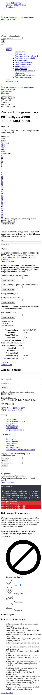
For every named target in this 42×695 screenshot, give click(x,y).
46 (2, 212)
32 (2, 198)
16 (2, 181)
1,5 (2, 158)
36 (2, 202)
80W (3, 147)
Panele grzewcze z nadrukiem (26, 58)
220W (3, 151)
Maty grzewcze (20, 54)
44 (2, 210)
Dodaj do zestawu (7, 261)
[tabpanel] (21, 344)
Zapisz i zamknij (7, 693)
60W (3, 145)
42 (2, 208)
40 (2, 206)
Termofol (9, 48)
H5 (10, 259)
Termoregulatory (21, 60)
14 (2, 179)
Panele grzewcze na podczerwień (27, 56)
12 (2, 177)
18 (2, 183)
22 (2, 187)
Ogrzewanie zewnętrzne (24, 77)
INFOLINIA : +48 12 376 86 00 (13, 408)
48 (2, 215)
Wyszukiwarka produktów (10, 36)
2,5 (2, 162)
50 (2, 217)
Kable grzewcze (21, 69)
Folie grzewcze (20, 52)
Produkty (9, 50)
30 (2, 196)
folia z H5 (28, 257)
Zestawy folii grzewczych (10, 257)
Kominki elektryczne (22, 67)
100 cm (3, 141)
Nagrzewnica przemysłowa (25, 71)
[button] (21, 261)
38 (2, 204)
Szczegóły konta (12, 81)
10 (2, 175)
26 (2, 191)
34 (2, 200)
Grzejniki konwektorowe (24, 62)
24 (2, 189)
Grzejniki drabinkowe (23, 64)
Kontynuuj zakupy (8, 482)
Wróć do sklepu (20, 476)
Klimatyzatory (20, 73)
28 (2, 194)
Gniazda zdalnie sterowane (25, 75)
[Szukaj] (3, 41)
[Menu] (2, 44)
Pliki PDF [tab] (4, 323)
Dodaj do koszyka (8, 223)
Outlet (8, 79)
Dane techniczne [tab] (7, 321)
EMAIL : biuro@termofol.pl (11, 410)
